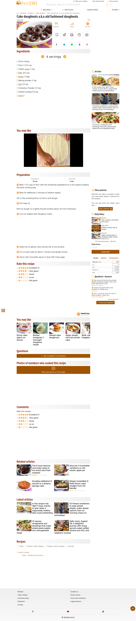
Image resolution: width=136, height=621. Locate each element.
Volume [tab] (103, 258)
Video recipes (22, 595)
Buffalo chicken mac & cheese (109, 228)
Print (114, 241)
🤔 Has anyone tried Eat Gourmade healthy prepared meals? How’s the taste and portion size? (104, 281)
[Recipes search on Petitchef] (107, 4)
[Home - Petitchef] (18, 13)
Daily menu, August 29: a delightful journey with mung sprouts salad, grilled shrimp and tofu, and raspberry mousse (71, 527)
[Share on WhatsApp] (72, 44)
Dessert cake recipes (35, 546)
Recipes (46, 10)
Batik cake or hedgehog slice (89, 336)
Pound (95, 270)
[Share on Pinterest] (87, 44)
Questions (92, 10)
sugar (27, 69)
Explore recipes (23, 552)
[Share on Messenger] (64, 44)
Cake (21, 546)
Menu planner (104, 209)
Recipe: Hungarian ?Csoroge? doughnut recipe (38, 340)
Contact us (74, 592)
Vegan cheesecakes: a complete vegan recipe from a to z (109, 237)
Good (31, 274)
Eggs (20, 96)
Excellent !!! (34, 268)
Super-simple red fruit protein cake (73, 337)
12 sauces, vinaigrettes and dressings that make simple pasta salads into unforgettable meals (34, 527)
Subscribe (105, 252)
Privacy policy (75, 595)
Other (114, 10)
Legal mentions (75, 601)
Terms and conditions (78, 598)
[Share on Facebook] (56, 44)
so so (31, 277)
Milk (20, 73)
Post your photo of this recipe (53, 372)
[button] (19, 34)
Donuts (71, 546)
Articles (68, 10)
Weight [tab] (95, 258)
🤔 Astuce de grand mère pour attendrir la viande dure (102, 288)
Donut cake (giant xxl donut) (22, 337)
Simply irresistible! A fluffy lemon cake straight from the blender (79, 484)
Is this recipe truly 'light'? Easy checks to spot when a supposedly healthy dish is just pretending (42, 508)
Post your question (106, 302)
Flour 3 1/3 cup (25, 65)
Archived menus (103, 241)
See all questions (113, 299)
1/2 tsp (23, 84)
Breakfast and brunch (35, 555)
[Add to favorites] (56, 35)
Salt (20, 84)
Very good (33, 271)
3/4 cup (23, 73)
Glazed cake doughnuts (55, 336)
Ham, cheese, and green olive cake (109, 221)
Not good (33, 280)
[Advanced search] (110, 5)
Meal (24, 555)
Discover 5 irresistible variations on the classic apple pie (80, 467)
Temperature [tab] (114, 258)
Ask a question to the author (54, 356)
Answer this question (97, 285)
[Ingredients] (3, 310)
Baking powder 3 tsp (27, 80)
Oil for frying (23, 61)
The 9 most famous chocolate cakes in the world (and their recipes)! (41, 469)
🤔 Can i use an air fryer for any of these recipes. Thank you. (104, 294)
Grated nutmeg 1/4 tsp (28, 92)
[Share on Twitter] (79, 44)
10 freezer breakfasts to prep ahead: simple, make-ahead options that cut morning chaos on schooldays (71, 509)
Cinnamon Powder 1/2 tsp (29, 88)
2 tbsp (24, 77)
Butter (21, 77)
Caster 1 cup (26, 69)
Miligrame (96, 262)
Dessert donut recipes (55, 546)
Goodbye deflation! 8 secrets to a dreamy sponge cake (42, 483)
